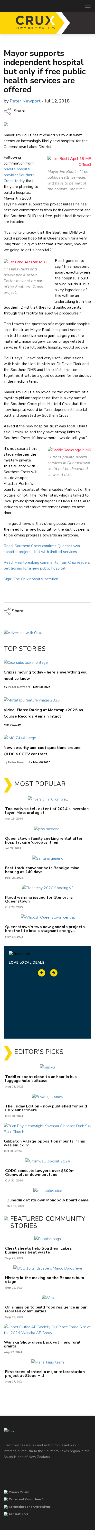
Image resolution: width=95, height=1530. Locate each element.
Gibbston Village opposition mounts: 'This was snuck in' (44, 1143)
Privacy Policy (19, 1492)
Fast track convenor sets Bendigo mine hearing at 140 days (42, 870)
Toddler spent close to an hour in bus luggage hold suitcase (41, 1079)
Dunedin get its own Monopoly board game (48, 1200)
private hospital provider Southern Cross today (19, 175)
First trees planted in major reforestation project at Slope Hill (45, 1374)
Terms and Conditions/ (26, 1499)
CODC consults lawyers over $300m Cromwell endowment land (40, 1173)
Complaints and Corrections (30, 1507)
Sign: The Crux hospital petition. (31, 579)
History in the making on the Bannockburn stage (44, 1280)
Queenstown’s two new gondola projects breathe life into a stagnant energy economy (45, 929)
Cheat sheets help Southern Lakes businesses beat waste (38, 1250)
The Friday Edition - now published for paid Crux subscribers (46, 1108)
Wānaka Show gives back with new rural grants (42, 1344)
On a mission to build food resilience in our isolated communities (45, 1309)
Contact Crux (18, 1514)
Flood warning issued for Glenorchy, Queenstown (39, 899)
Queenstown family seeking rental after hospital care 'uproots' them (44, 840)
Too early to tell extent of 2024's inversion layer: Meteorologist (47, 811)
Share (19, 111)
